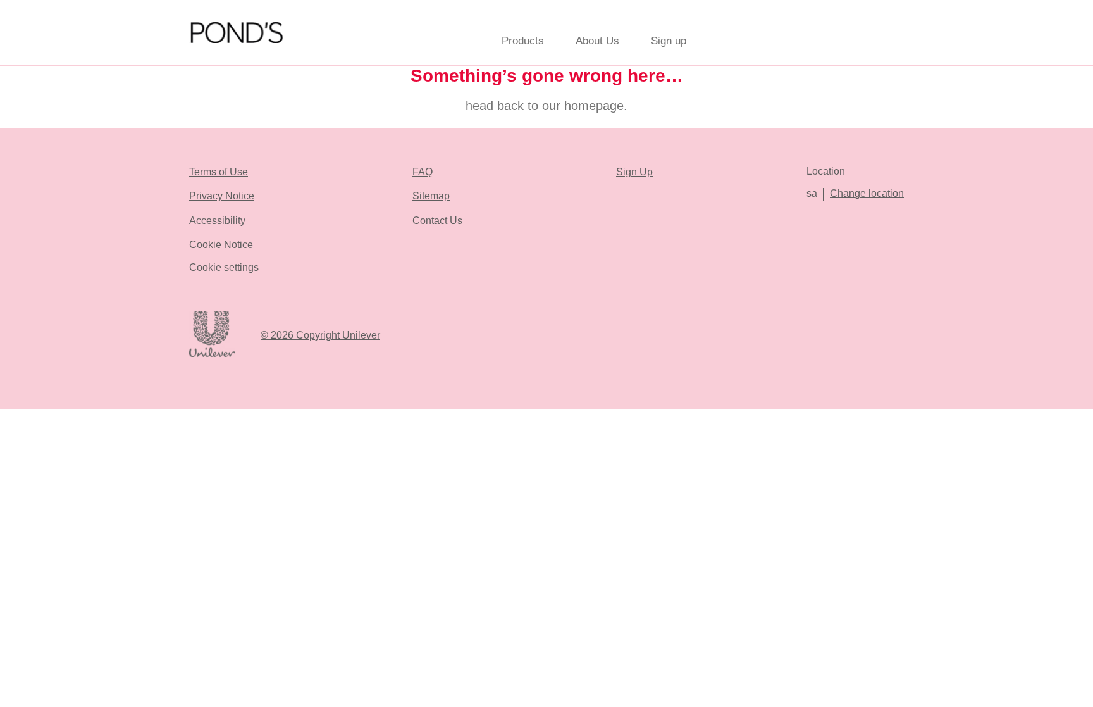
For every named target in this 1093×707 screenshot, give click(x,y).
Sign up (668, 41)
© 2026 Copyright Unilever (320, 335)
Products (523, 41)
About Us (597, 41)
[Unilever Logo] (212, 354)
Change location (867, 193)
